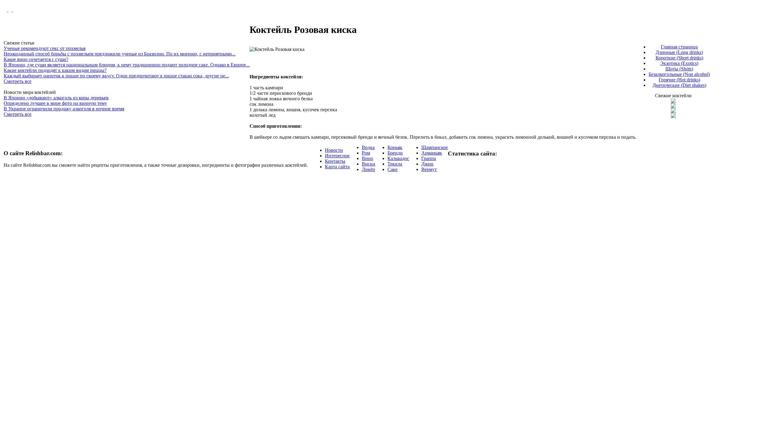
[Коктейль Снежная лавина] (673, 116)
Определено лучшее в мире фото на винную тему (55, 103)
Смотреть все (17, 81)
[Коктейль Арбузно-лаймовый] (673, 106)
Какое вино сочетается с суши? (36, 59)
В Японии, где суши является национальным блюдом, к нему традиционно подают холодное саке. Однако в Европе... (127, 64)
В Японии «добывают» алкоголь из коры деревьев (56, 97)
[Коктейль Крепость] (673, 111)
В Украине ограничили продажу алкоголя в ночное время (64, 108)
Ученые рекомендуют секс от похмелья (44, 48)
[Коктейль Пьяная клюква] (673, 101)
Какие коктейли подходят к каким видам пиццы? (55, 70)
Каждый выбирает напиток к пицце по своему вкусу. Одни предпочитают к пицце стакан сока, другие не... (116, 75)
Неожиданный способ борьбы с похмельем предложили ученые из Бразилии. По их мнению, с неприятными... (120, 53)
